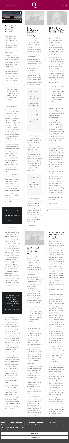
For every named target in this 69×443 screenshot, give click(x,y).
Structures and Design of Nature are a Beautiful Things (33, 251)
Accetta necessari (35, 437)
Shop (8, 5)
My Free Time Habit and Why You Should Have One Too (56, 31)
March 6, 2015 (12, 310)
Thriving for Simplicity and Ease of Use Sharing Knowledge (32, 32)
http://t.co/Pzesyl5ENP (12, 301)
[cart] (66, 5)
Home (3, 5)
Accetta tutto (34, 433)
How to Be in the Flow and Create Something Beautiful (11, 29)
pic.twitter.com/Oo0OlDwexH (12, 303)
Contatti (14, 5)
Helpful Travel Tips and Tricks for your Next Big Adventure (56, 236)
